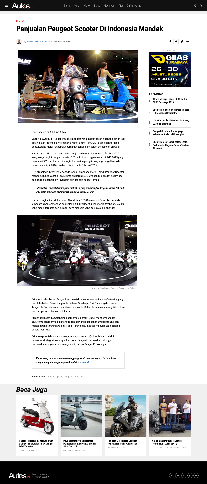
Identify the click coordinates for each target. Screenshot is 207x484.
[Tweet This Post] (176, 41)
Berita (67, 5)
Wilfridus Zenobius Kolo (37, 42)
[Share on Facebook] (170, 41)
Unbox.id (43, 474)
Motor (87, 5)
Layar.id (35, 474)
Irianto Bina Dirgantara (161, 447)
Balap (97, 5)
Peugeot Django (55, 377)
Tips (121, 5)
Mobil (77, 5)
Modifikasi (109, 5)
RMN (48, 477)
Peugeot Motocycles (74, 377)
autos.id (84, 362)
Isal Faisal (23, 450)
